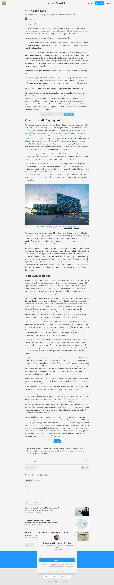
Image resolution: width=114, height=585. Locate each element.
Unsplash (76, 228)
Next (84, 468)
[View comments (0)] (30, 24)
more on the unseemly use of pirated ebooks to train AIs (42, 523)
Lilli (82, 342)
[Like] (26, 24)
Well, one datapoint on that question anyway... (39, 510)
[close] (74, 535)
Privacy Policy (70, 566)
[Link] (22, 120)
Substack (48, 581)
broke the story (41, 127)
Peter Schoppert (33, 18)
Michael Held (68, 228)
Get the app (65, 577)
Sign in (108, 3)
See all (28, 545)
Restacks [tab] (36, 480)
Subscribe (99, 3)
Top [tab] (27, 503)
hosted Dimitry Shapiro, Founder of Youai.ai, (51, 358)
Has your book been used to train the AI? (42, 508)
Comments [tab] (29, 480)
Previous (31, 468)
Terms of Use (65, 564)
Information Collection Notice (56, 566)
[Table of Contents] (2, 292)
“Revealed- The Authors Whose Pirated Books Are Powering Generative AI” (55, 131)
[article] (57, 511)
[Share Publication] (92, 3)
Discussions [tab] (38, 503)
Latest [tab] (31, 503)
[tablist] (32, 480)
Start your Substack (52, 577)
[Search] (88, 3)
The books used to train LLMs (37, 520)
